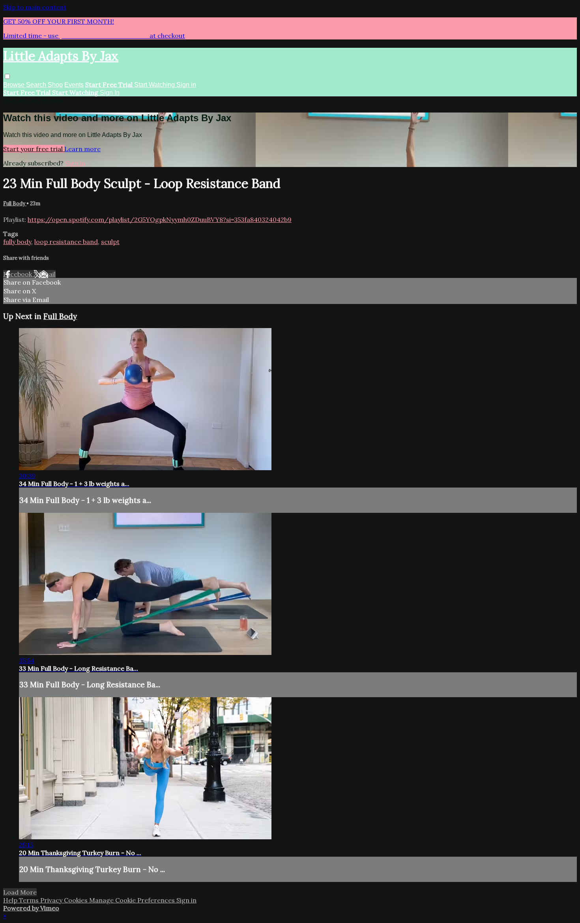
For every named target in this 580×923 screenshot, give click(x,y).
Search (37, 84)
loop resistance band (66, 242)
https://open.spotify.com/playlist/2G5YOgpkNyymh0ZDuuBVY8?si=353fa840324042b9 (160, 219)
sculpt (110, 242)
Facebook (18, 274)
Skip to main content (34, 7)
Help (11, 900)
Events (74, 84)
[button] (7, 76)
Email (47, 274)
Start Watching (155, 84)
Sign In (110, 92)
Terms (29, 900)
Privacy (52, 900)
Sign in (186, 84)
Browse (14, 84)
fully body (17, 242)
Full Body (14, 203)
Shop (55, 84)
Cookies (76, 900)
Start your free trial (33, 149)
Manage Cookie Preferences (132, 900)
